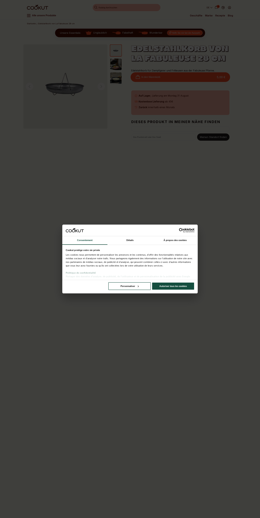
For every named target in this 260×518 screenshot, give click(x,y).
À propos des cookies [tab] (175, 240)
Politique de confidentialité (81, 273)
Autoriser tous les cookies (173, 286)
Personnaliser (128, 286)
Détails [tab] (130, 240)
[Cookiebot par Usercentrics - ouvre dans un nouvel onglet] (181, 230)
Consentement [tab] (85, 240)
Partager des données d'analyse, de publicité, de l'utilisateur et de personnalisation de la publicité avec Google (128, 276)
